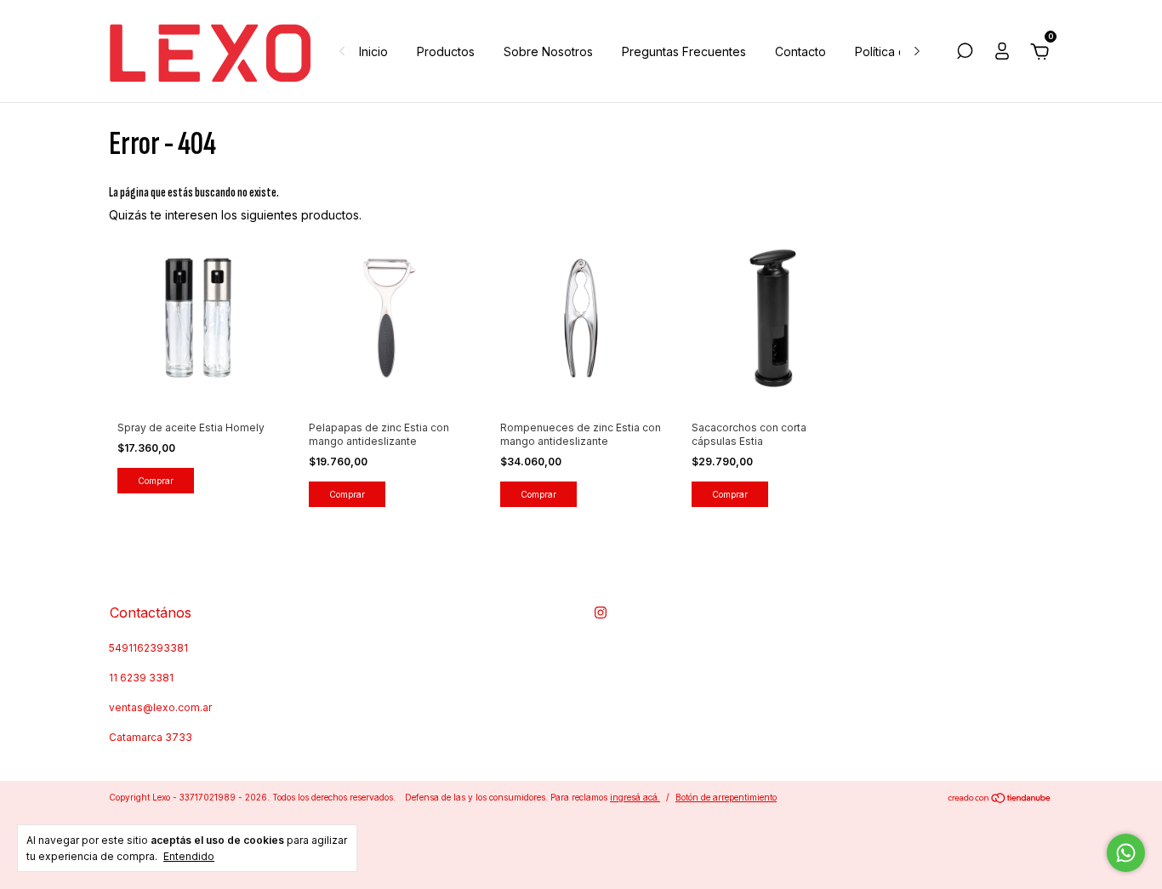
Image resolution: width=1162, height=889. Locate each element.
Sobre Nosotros (548, 51)
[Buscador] (964, 53)
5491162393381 (148, 647)
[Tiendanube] (1000, 799)
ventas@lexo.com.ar (160, 707)
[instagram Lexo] (600, 612)
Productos (446, 51)
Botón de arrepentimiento (726, 797)
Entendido (188, 856)
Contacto (800, 51)
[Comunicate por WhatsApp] (1126, 853)
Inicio (373, 51)
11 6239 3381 (141, 677)
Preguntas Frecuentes (684, 51)
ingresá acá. (635, 797)
